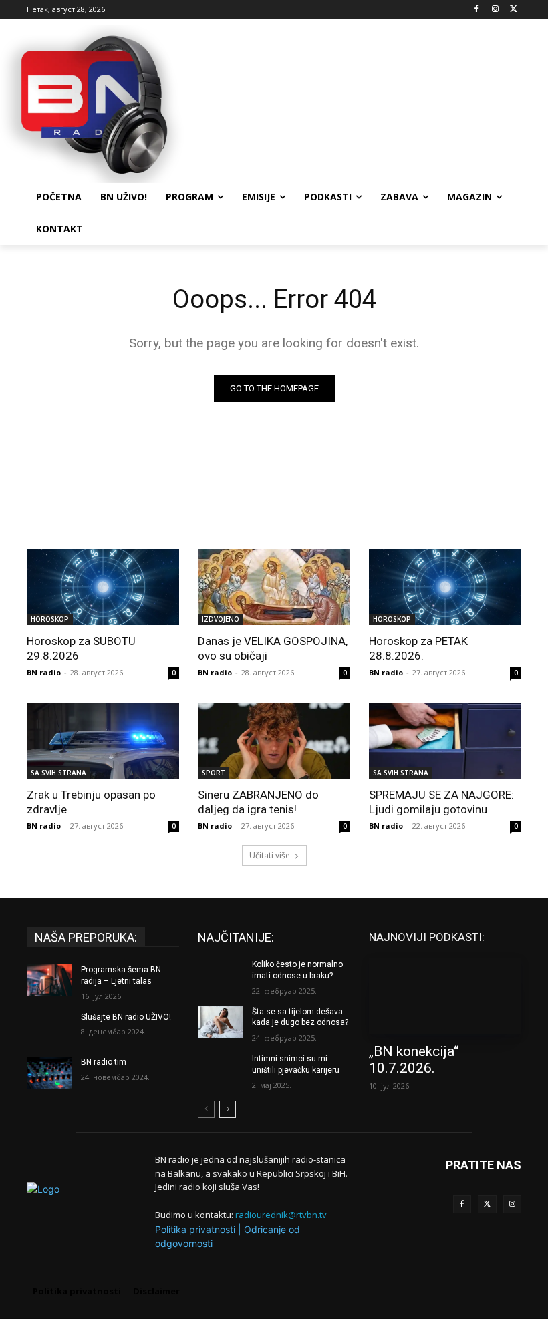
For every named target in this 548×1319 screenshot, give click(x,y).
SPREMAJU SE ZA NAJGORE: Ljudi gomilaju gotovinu (441, 802)
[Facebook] (477, 9)
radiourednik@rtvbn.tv (281, 1215)
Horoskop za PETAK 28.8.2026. (418, 648)
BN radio (44, 672)
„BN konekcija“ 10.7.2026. (413, 1059)
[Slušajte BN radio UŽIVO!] (49, 1028)
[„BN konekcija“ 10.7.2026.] (445, 996)
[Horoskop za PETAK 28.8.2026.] (445, 587)
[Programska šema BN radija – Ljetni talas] (49, 980)
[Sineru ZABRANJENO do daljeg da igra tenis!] (274, 741)
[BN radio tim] (49, 1073)
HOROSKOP (50, 619)
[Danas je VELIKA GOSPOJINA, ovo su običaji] (274, 587)
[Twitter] (487, 1204)
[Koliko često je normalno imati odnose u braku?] (220, 975)
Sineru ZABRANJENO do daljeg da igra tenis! (258, 802)
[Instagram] (495, 9)
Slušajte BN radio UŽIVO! (126, 1017)
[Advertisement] (365, 102)
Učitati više (269, 855)
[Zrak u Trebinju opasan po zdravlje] (103, 741)
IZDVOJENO (220, 619)
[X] (513, 9)
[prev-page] (206, 1109)
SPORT (213, 772)
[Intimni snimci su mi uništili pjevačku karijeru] (220, 1069)
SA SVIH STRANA (58, 772)
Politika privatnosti (195, 1229)
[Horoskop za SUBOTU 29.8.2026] (103, 587)
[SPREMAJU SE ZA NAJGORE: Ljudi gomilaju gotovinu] (445, 741)
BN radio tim (103, 1062)
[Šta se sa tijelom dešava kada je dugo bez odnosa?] (220, 1022)
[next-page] (227, 1109)
